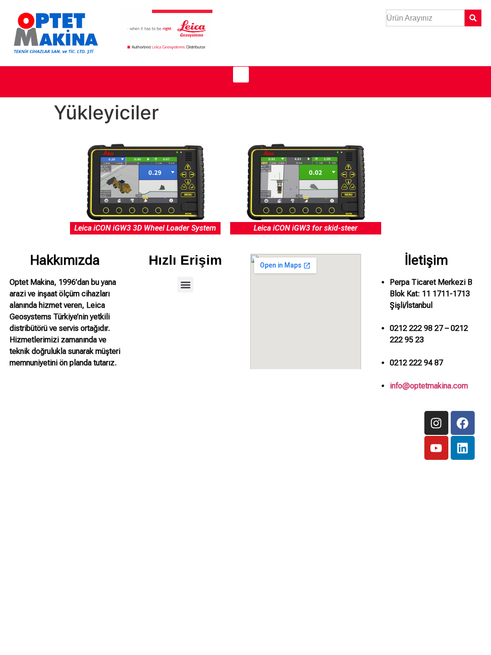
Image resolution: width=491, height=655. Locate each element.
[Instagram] (436, 423)
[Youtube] (436, 448)
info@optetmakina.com (429, 385)
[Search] (473, 18)
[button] (241, 74)
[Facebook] (463, 423)
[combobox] (425, 18)
